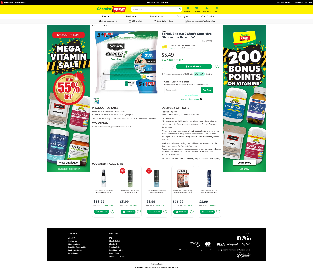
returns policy (214, 158)
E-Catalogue (73, 253)
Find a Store (187, 11)
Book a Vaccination (75, 250)
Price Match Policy (116, 250)
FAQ (110, 238)
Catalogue (182, 16)
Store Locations (74, 244)
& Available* (165, 21)
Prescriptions (156, 16)
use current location (191, 95)
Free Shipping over (109, 21)
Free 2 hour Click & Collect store (157, 3)
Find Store (207, 90)
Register (172, 48)
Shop (105, 16)
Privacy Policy (114, 253)
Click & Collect (114, 241)
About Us (71, 238)
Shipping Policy (114, 247)
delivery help (192, 158)
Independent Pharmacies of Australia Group (234, 250)
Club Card (206, 16)
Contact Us (72, 241)
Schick (164, 30)
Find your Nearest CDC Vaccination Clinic (294, 2)
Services (130, 16)
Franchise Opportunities (77, 247)
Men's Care (106, 26)
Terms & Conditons (116, 256)
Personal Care (98, 26)
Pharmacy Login (156, 264)
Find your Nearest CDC (201, 21)
